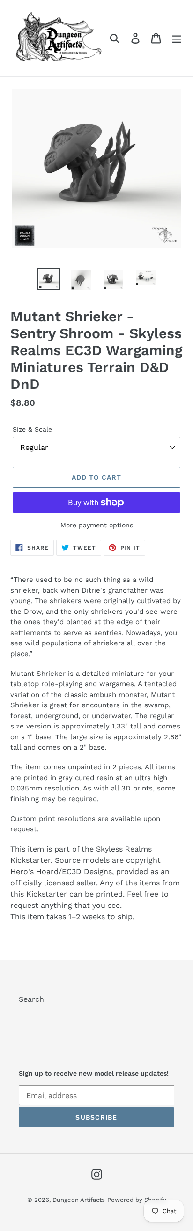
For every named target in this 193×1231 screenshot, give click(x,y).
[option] (49, 279)
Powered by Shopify (136, 1199)
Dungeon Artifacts (78, 1199)
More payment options (96, 525)
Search (31, 999)
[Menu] (176, 38)
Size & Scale (32, 429)
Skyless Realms (123, 848)
